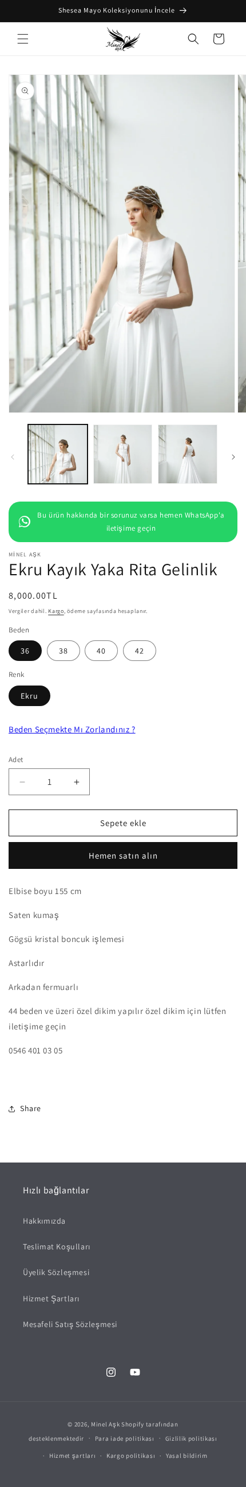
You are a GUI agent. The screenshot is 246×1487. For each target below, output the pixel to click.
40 (101, 651)
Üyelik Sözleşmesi (56, 1272)
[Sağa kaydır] (233, 457)
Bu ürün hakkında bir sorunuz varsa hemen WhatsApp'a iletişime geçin (131, 521)
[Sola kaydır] (12, 457)
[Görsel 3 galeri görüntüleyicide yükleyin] (187, 454)
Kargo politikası (130, 1456)
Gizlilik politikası (191, 1438)
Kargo (56, 611)
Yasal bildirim (187, 1456)
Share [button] (30, 1108)
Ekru (29, 696)
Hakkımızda (44, 1221)
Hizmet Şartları (51, 1298)
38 (63, 651)
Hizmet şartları (72, 1456)
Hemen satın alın (123, 855)
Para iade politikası (124, 1438)
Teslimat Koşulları (56, 1246)
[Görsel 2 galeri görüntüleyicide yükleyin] (123, 454)
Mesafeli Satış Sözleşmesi (70, 1324)
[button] (22, 38)
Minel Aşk (105, 1424)
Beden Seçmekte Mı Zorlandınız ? (72, 729)
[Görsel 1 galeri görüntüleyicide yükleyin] (58, 454)
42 (139, 651)
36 (25, 651)
